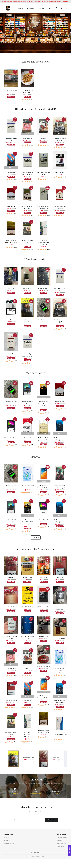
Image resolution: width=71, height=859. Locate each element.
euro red (43, 138)
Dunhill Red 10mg (11, 700)
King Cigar (43, 577)
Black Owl (11, 288)
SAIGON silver (43, 637)
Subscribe (51, 820)
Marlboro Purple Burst (11, 438)
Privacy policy (61, 846)
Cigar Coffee (11, 607)
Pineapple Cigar (27, 577)
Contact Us (7, 840)
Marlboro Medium (27, 438)
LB (11, 320)
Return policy (60, 840)
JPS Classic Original (44, 607)
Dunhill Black (27, 288)
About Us (6, 837)
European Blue (27, 138)
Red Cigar (60, 577)
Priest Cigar (11, 577)
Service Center (61, 834)
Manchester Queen (43, 288)
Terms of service (61, 843)
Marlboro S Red (11, 206)
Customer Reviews (9, 843)
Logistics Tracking (62, 837)
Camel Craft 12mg (27, 607)
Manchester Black (59, 172)
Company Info (8, 834)
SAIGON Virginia (60, 639)
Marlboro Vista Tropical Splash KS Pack (43, 404)
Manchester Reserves (11, 354)
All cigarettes (30, 8)
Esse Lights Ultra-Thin (60, 735)
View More (35, 537)
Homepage (20, 8)
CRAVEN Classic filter (43, 666)
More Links (41, 8)
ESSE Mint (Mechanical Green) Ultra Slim (44, 242)
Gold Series (11, 172)
